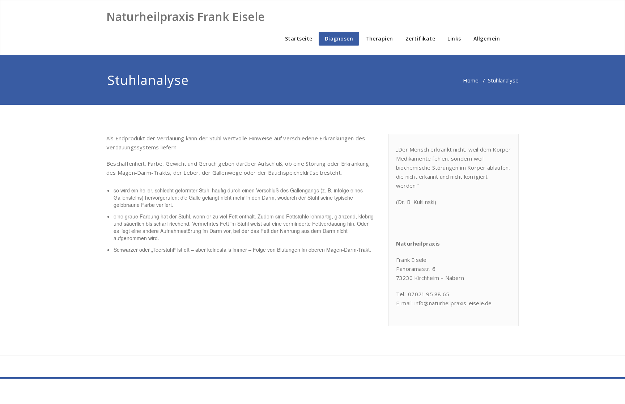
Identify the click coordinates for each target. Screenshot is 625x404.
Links (454, 38)
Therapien (379, 38)
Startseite (298, 38)
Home (471, 80)
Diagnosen (339, 38)
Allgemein (486, 38)
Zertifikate (420, 38)
